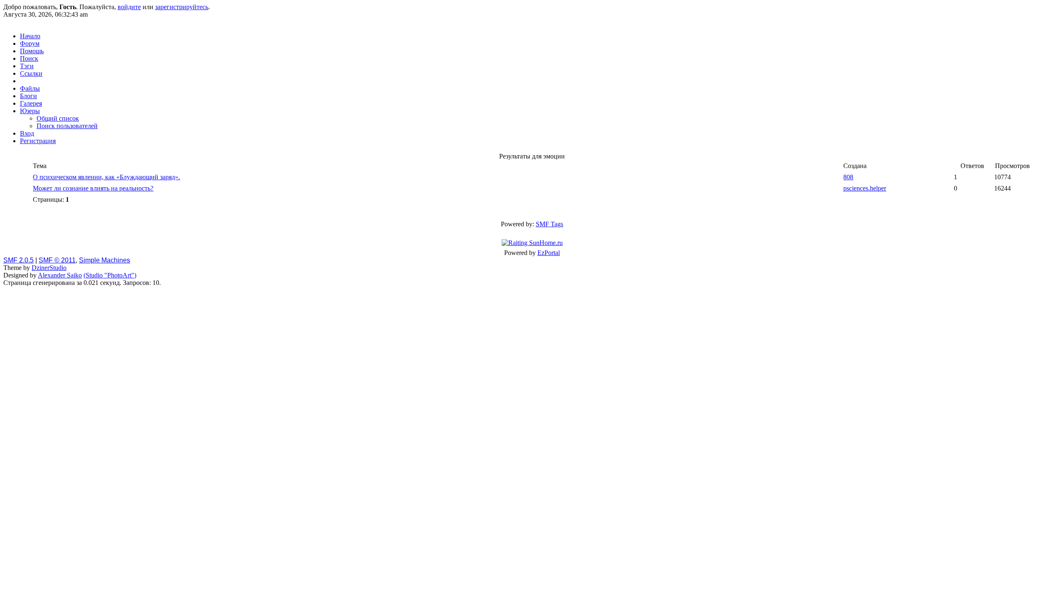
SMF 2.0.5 (18, 260)
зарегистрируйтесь (181, 6)
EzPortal (548, 252)
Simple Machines (104, 260)
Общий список (58, 118)
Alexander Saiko (60, 275)
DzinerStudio (49, 267)
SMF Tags (549, 224)
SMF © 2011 (57, 260)
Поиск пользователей (67, 125)
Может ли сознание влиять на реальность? (93, 188)
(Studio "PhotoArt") (110, 275)
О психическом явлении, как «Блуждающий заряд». (106, 177)
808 (848, 177)
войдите (129, 6)
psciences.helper (864, 188)
